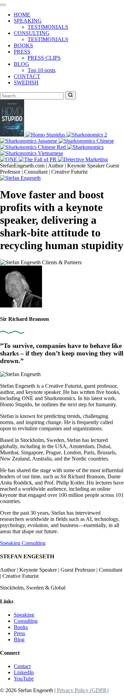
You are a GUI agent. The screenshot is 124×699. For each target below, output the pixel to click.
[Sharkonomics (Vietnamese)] (31, 153)
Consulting (33, 543)
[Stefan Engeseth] (20, 178)
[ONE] (9, 159)
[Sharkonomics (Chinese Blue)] (86, 141)
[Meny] (3, 5)
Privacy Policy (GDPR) (82, 690)
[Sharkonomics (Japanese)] (29, 141)
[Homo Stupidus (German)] (45, 135)
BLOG (21, 64)
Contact (22, 666)
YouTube (24, 678)
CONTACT (27, 76)
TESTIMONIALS (48, 27)
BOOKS (23, 45)
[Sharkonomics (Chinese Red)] (33, 147)
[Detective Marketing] (83, 159)
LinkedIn (24, 672)
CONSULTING (32, 33)
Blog (19, 639)
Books (21, 627)
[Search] (70, 95)
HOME (22, 15)
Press (19, 633)
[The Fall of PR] (38, 159)
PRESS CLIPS (44, 58)
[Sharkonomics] (85, 147)
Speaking (11, 543)
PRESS (22, 52)
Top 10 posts (41, 70)
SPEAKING (28, 21)
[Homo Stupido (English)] (12, 135)
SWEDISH (26, 82)
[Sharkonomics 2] (86, 135)
